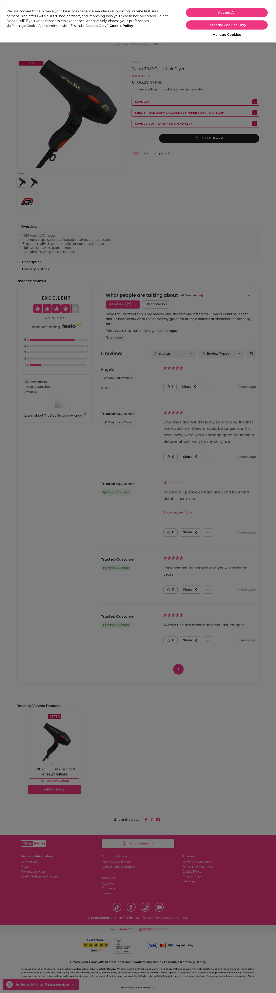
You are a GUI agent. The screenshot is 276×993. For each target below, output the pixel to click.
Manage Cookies (227, 35)
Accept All (227, 13)
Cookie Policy (121, 26)
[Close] (269, 20)
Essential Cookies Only (227, 25)
